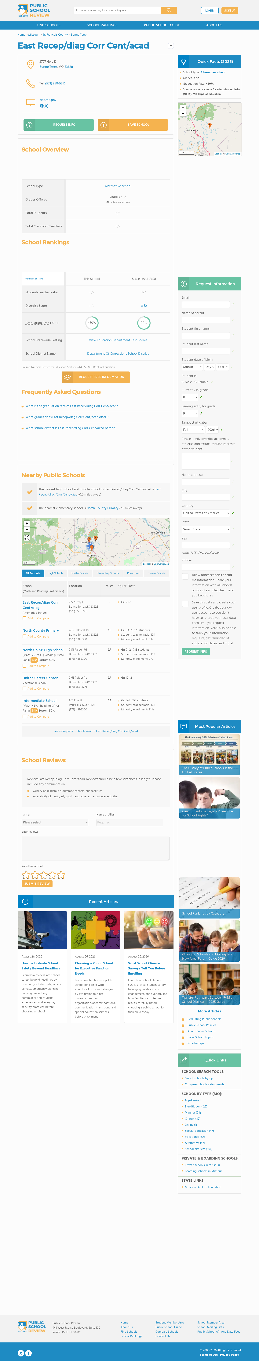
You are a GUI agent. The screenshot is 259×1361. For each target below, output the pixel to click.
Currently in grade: (195, 390)
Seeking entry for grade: (199, 406)
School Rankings (131, 1336)
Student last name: (195, 344)
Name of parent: (193, 313)
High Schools (56, 573)
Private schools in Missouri (202, 1165)
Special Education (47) (199, 1131)
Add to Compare (38, 618)
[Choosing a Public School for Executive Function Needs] (95, 931)
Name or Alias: (106, 814)
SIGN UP (229, 10)
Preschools (133, 573)
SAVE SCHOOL (138, 125)
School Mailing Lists (210, 1327)
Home (124, 1322)
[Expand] (27, 538)
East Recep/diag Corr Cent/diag (40, 605)
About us (127, 1327)
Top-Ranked (193, 1100)
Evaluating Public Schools (204, 1019)
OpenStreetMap (161, 564)
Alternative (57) (195, 1143)
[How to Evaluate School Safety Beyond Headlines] (42, 931)
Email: (186, 297)
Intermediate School (40, 701)
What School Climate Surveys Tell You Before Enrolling (146, 968)
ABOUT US (214, 25)
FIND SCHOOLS (48, 25)
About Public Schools (202, 1031)
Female (203, 382)
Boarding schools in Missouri (204, 1171)
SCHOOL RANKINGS (102, 25)
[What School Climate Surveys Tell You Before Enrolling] (148, 931)
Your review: (30, 832)
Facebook (28, 1353)
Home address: (192, 475)
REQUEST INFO (64, 125)
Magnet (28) (193, 1112)
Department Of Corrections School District (118, 354)
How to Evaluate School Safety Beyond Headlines (41, 966)
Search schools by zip (199, 1078)
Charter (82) (192, 1119)
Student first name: (196, 329)
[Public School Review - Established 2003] (34, 10)
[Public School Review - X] (21, 1353)
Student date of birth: (197, 360)
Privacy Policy (229, 1354)
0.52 (144, 306)
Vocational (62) (195, 1137)
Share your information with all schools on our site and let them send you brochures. (213, 585)
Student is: (189, 376)
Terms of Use (209, 1354)
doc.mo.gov (48, 100)
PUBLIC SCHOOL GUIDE (162, 25)
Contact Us (162, 1336)
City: (185, 490)
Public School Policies (202, 1025)
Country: (188, 506)
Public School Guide (168, 1327)
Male (188, 382)
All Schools (32, 573)
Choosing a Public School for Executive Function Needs (94, 968)
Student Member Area (169, 1322)
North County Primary (102, 508)
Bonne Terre (48, 67)
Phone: (187, 560)
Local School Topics (200, 1037)
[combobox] (115, 10)
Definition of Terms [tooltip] (34, 279)
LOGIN (209, 10)
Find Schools (129, 1332)
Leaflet (146, 564)
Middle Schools (79, 573)
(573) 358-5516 (55, 83)
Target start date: (194, 422)
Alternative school (118, 186)
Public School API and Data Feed (218, 1332)
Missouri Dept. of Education (203, 1187)
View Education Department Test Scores (118, 340)
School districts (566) (198, 1149)
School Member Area (210, 1322)
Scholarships (196, 1043)
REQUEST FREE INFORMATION (101, 377)
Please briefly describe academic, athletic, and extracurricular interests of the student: (208, 444)
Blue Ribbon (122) (196, 1106)
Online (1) (191, 1125)
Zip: (184, 538)
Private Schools (156, 573)
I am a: (26, 814)
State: (186, 522)
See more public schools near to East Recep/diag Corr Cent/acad (96, 731)
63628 (68, 67)
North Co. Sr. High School (43, 650)
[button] (92, 548)
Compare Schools (166, 1332)
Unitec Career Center (40, 678)
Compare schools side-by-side (204, 1084)
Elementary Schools (108, 573)
